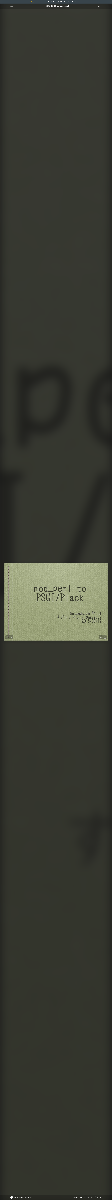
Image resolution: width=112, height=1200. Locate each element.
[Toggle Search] (99, 6)
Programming (78, 1197)
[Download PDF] (101, 1197)
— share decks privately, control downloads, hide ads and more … (56, 1)
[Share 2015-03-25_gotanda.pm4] (92, 1197)
